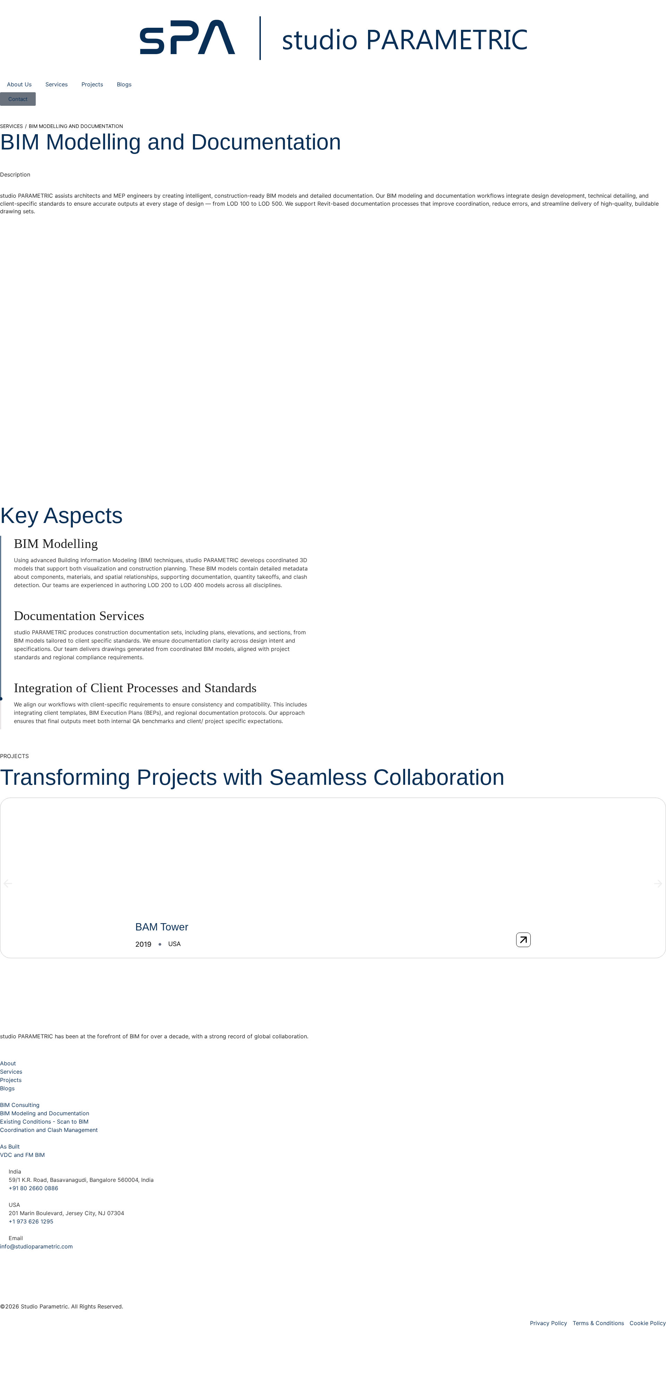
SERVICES (11, 126)
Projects (92, 84)
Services (56, 84)
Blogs (124, 84)
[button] (7, 883)
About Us (19, 84)
